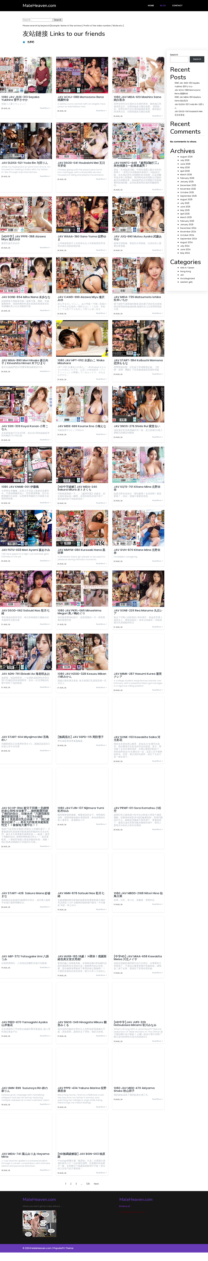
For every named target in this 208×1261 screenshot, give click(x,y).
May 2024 (185, 253)
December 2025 (188, 185)
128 (88, 1183)
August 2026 (186, 156)
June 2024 (185, 249)
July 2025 (184, 203)
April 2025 (185, 213)
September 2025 (188, 196)
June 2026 (185, 164)
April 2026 (185, 171)
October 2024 (187, 235)
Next (96, 1183)
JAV (182, 275)
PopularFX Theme (63, 1248)
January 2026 (187, 181)
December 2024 (188, 228)
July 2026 (184, 160)
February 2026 (187, 178)
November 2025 (188, 188)
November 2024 (188, 231)
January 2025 (186, 224)
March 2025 (186, 217)
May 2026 (185, 167)
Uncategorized (187, 278)
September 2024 (188, 238)
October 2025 (187, 192)
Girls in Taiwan (187, 267)
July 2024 (185, 245)
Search (174, 54)
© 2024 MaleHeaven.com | (38, 1248)
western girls (186, 282)
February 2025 (187, 221)
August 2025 (186, 199)
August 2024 (186, 242)
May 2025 (185, 210)
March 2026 (186, 174)
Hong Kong (185, 271)
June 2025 (185, 206)
